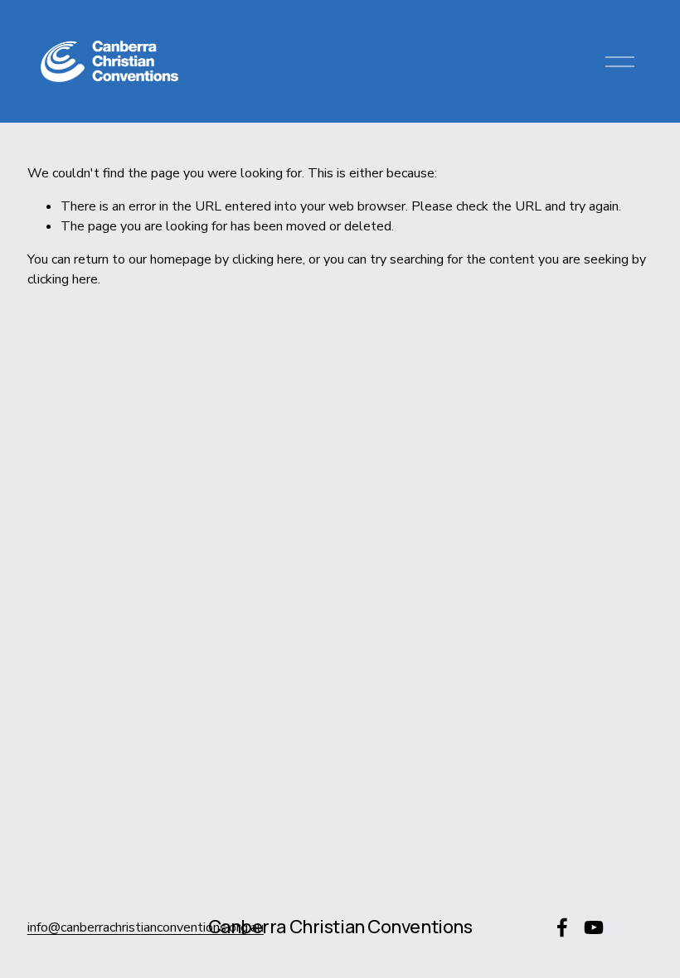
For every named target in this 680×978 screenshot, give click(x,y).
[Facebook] (562, 927)
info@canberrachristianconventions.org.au (145, 927)
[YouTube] (594, 927)
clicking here (267, 259)
